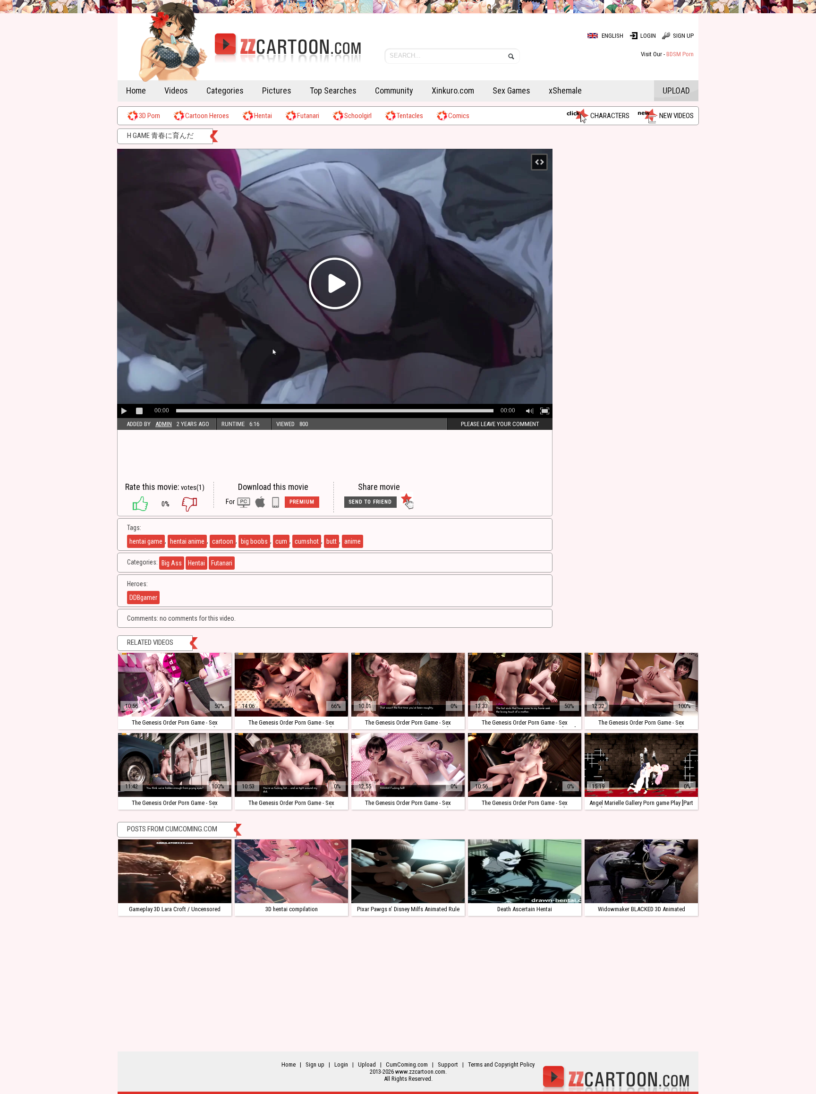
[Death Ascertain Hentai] (524, 871)
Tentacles (410, 115)
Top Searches (333, 90)
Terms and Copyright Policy (501, 1064)
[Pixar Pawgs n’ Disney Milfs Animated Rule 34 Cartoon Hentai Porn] (408, 871)
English (612, 35)
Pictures (276, 90)
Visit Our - (667, 54)
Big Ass (172, 563)
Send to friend (370, 502)
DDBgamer (143, 597)
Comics (458, 115)
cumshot (307, 541)
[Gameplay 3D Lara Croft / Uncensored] (174, 871)
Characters (609, 115)
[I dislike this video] (196, 504)
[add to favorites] (406, 502)
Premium (301, 502)
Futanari (308, 115)
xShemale (565, 90)
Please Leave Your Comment (500, 423)
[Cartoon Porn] (239, 54)
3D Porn (149, 115)
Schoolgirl (358, 115)
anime (352, 541)
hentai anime (187, 541)
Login (648, 35)
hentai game (145, 541)
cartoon (222, 541)
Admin (163, 423)
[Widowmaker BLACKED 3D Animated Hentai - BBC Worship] (641, 871)
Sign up (683, 35)
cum (281, 541)
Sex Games (511, 90)
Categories (225, 90)
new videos (676, 115)
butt (331, 541)
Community (394, 90)
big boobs (254, 541)
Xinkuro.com (453, 90)
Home (136, 90)
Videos (176, 90)
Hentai (263, 115)
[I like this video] (136, 504)
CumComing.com (407, 1064)
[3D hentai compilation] (291, 871)
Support (448, 1064)
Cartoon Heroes (207, 115)
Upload (676, 90)
